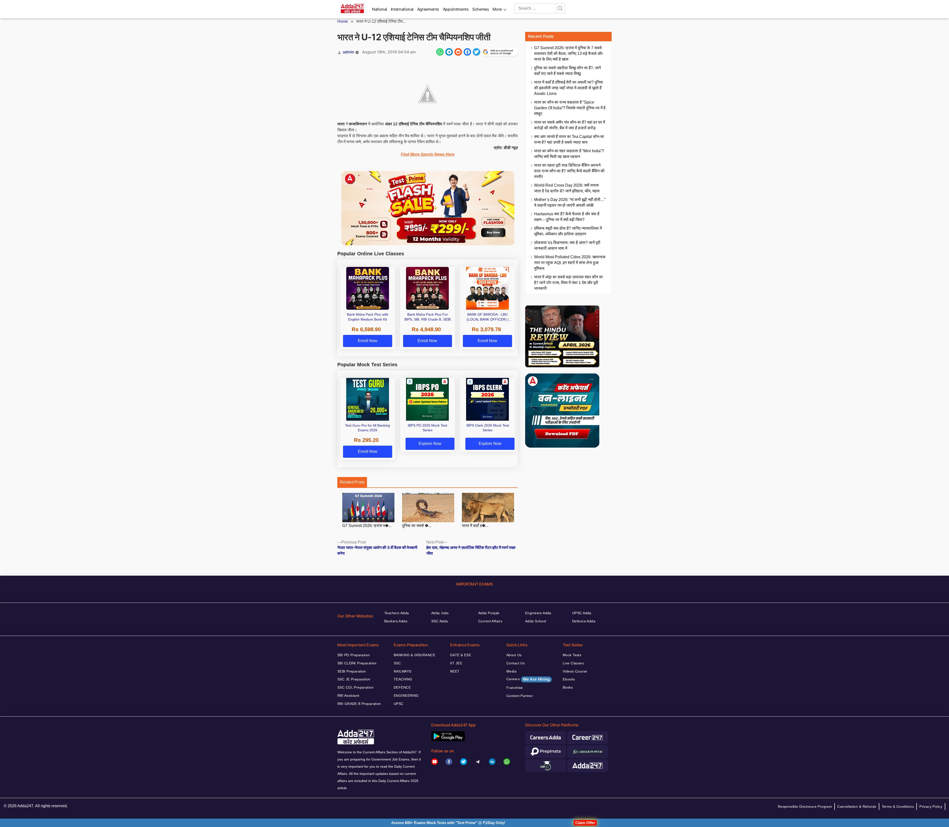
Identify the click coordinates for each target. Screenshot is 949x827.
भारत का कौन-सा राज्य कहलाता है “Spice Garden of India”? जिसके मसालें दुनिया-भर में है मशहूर (569, 108)
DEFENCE (402, 687)
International (402, 9)
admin (348, 51)
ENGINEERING (406, 695)
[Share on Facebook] (467, 52)
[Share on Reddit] (458, 52)
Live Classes (573, 663)
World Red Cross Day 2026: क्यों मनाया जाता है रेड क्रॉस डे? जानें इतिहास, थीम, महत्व (567, 188)
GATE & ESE (460, 655)
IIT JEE (456, 663)
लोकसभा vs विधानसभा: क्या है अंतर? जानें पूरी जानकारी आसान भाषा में (567, 245)
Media (511, 671)
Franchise (514, 688)
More (497, 9)
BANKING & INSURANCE (414, 655)
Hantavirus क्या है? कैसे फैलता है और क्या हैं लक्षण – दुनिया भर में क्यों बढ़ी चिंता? (566, 217)
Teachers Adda (396, 613)
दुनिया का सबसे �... (416, 525)
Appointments (456, 9)
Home (342, 21)
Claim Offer (585, 823)
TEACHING (403, 679)
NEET (455, 671)
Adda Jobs (440, 613)
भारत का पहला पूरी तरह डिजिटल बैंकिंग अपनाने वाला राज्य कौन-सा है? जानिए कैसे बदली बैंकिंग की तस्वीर (569, 171)
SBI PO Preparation (353, 655)
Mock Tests (572, 655)
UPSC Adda (581, 613)
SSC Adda (439, 621)
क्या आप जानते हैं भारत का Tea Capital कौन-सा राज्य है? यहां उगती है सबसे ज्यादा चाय (569, 139)
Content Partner (519, 696)
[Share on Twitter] (476, 52)
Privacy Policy (930, 806)
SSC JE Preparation (353, 679)
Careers (528, 679)
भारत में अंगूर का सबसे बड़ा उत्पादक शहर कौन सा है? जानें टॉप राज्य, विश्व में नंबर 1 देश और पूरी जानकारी (568, 282)
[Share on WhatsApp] (440, 52)
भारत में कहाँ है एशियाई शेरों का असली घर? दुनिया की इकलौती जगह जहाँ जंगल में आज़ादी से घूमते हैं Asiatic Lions (568, 88)
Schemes (480, 9)
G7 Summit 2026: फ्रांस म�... (366, 525)
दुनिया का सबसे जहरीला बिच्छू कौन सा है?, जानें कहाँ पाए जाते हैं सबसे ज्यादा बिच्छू (567, 71)
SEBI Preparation (351, 671)
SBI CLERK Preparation (357, 663)
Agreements (428, 9)
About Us (513, 655)
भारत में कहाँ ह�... (475, 525)
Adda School (535, 621)
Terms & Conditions (898, 806)
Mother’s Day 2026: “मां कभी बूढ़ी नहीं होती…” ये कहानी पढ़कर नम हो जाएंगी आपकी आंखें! (569, 202)
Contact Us (515, 663)
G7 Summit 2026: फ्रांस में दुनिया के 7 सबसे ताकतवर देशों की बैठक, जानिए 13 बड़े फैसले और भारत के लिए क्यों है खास (568, 53)
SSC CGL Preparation (355, 687)
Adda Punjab (488, 613)
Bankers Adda (395, 621)
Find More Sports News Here (427, 154)
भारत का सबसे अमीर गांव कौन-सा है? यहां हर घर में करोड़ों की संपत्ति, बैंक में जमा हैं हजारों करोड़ (569, 125)
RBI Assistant (348, 695)
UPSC (399, 704)
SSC (397, 663)
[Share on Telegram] (449, 52)
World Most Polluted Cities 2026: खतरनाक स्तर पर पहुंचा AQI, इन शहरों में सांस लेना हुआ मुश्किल (569, 262)
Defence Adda (583, 621)
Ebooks (569, 679)
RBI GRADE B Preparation (359, 704)
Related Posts (352, 482)
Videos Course (575, 671)
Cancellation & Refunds (856, 806)
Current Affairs (490, 621)
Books (568, 687)
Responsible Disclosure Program (805, 806)
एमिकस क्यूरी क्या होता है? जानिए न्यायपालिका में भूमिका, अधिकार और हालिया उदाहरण (568, 231)
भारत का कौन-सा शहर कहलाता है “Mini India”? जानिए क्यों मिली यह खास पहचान (569, 154)
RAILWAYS (402, 671)
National (379, 9)
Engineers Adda (538, 613)
